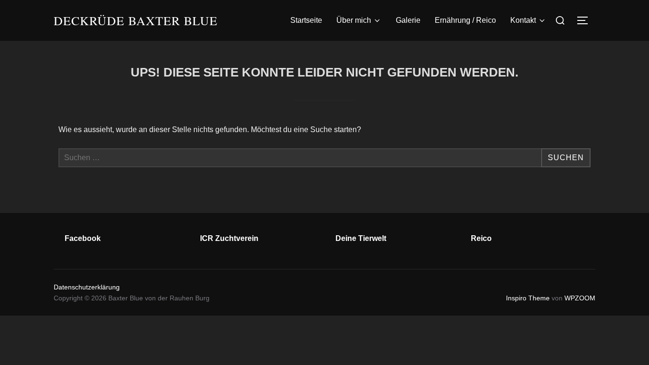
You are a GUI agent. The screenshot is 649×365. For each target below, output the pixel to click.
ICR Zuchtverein (229, 238)
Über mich (353, 20)
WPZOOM (579, 298)
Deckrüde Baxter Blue (136, 20)
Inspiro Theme (528, 298)
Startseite (306, 20)
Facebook (83, 238)
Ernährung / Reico (465, 20)
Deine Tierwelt (360, 238)
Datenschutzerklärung (87, 287)
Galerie (408, 20)
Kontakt (523, 20)
